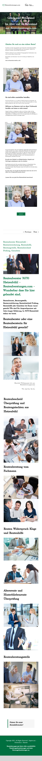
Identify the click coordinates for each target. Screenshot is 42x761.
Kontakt (25, 742)
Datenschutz (18, 742)
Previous (28, 232)
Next (35, 232)
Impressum (32, 740)
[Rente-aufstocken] (21, 184)
